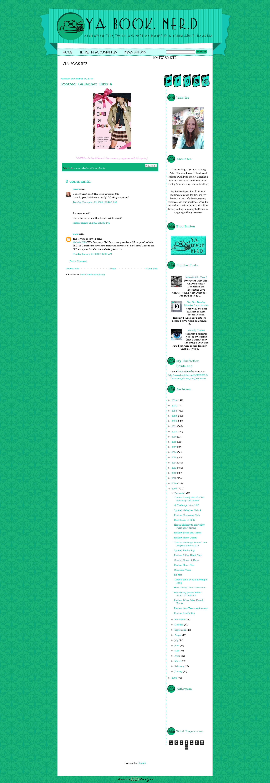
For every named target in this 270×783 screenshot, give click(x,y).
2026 (175, 400)
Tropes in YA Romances (98, 52)
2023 (175, 416)
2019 (174, 436)
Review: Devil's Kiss (184, 613)
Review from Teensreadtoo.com (191, 608)
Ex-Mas (178, 574)
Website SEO (80, 242)
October (179, 624)
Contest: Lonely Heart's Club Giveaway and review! (189, 499)
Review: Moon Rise (184, 565)
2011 (174, 478)
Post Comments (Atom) (92, 274)
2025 (175, 405)
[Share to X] (152, 165)
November (181, 619)
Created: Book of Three (186, 560)
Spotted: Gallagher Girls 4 (187, 510)
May (177, 650)
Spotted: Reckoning (184, 550)
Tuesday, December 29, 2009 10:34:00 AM (95, 202)
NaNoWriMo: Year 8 (196, 277)
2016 (174, 452)
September (181, 630)
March (178, 661)
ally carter (75, 168)
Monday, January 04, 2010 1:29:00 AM (92, 254)
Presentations (135, 52)
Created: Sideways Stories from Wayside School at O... (190, 544)
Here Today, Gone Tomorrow (189, 587)
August (178, 635)
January (179, 671)
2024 (175, 410)
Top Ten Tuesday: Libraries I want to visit (196, 304)
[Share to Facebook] (155, 165)
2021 (174, 426)
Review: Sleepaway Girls (187, 515)
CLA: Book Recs (75, 64)
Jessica (76, 189)
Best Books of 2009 (184, 520)
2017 (174, 447)
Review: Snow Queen (185, 537)
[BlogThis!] (149, 165)
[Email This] (146, 165)
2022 (175, 421)
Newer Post (72, 268)
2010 (174, 483)
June (177, 645)
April (178, 656)
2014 (174, 462)
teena (75, 234)
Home (67, 52)
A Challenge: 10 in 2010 (186, 505)
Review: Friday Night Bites (188, 555)
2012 (174, 473)
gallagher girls (87, 168)
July (177, 640)
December (180, 493)
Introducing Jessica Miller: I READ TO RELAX (188, 594)
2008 (175, 678)
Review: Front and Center (187, 532)
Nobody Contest (196, 330)
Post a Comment (78, 261)
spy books (100, 168)
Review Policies (165, 57)
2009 (175, 488)
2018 (174, 442)
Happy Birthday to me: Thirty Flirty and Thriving (189, 526)
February (180, 666)
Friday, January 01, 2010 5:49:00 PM (91, 223)
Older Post (152, 268)
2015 (174, 457)
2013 (174, 468)
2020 (175, 431)
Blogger (142, 763)
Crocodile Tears (182, 570)
